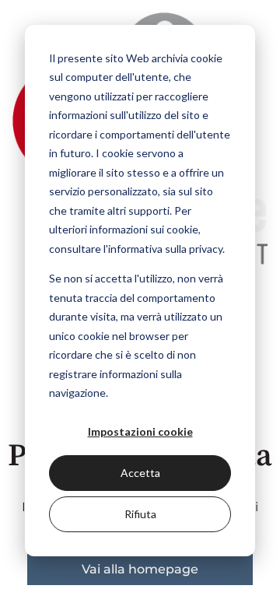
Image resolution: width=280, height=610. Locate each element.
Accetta (140, 472)
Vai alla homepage (140, 569)
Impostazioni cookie (140, 431)
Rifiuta (140, 514)
